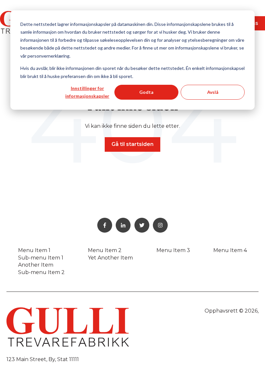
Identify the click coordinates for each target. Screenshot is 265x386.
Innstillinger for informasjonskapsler (87, 92)
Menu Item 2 (105, 250)
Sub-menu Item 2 (41, 272)
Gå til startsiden (132, 144)
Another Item (35, 265)
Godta (146, 92)
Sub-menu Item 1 (40, 258)
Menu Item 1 (34, 250)
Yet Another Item (110, 258)
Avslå (212, 92)
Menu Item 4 (230, 250)
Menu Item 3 (173, 250)
